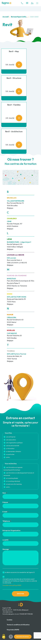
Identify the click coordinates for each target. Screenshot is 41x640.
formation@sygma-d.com (11, 614)
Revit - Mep (14, 51)
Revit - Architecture (13, 131)
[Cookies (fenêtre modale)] (3, 636)
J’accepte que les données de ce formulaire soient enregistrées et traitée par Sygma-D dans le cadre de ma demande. (20, 581)
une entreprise (10, 437)
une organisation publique (14, 442)
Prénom (5, 502)
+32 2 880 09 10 (8, 612)
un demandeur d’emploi (13, 451)
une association (11, 440)
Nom (4, 493)
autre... (8, 457)
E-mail (5, 512)
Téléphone (6, 521)
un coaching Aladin (12, 478)
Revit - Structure (14, 78)
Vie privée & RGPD (13, 630)
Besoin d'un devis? (23, 636)
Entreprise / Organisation (11, 530)
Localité (5, 540)
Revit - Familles (13, 105)
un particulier (10, 454)
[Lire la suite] (19, 64)
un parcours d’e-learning (14, 484)
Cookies (9, 620)
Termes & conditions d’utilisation (18, 624)
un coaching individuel (13, 481)
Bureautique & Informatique (22, 17)
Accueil (6, 17)
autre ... (8, 487)
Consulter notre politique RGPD (12, 585)
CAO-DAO (34, 17)
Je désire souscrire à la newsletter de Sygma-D (20, 572)
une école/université (12, 445)
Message (6, 549)
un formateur (10, 448)
